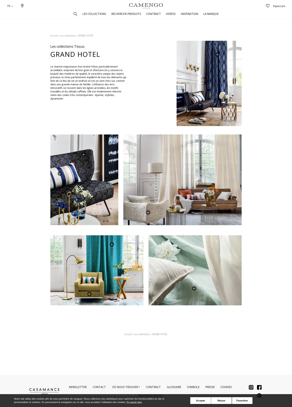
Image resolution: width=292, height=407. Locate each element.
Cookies (226, 387)
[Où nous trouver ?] (22, 6)
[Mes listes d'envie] (268, 6)
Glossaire (174, 387)
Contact (99, 387)
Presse (210, 387)
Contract (153, 387)
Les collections (68, 35)
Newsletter (78, 387)
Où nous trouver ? (126, 387)
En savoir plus (134, 402)
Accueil (54, 35)
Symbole (193, 387)
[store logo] (146, 6)
